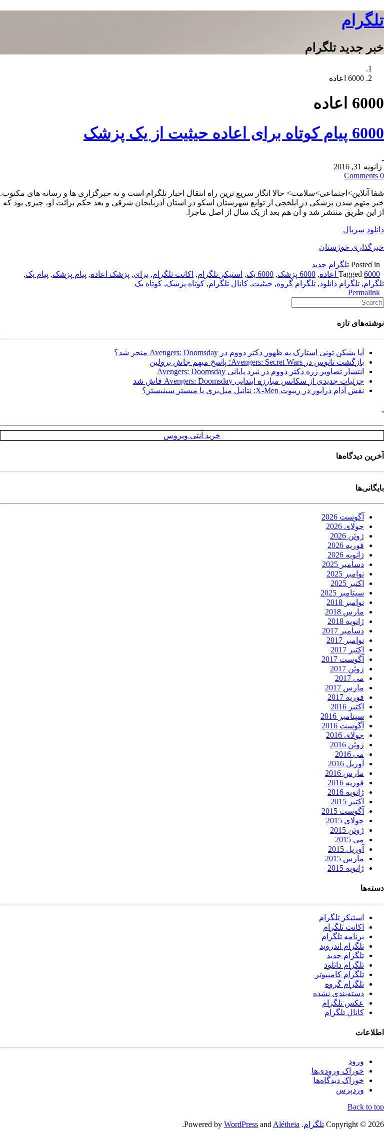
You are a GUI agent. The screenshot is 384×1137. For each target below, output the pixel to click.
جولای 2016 (345, 735)
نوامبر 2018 (345, 602)
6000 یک (260, 274)
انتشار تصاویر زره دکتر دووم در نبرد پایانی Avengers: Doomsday (260, 371)
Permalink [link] (364, 292)
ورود (356, 1061)
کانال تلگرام (228, 283)
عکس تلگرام (343, 1003)
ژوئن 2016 (347, 744)
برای (141, 274)
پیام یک (37, 274)
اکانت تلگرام (173, 274)
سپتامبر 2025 (342, 592)
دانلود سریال (363, 229)
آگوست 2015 (343, 811)
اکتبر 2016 (347, 706)
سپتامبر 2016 (342, 716)
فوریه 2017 (346, 697)
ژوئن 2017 (347, 668)
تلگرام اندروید (342, 946)
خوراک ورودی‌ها (338, 1071)
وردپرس (350, 1090)
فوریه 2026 (346, 545)
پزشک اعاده (110, 274)
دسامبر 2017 (343, 630)
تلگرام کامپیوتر (339, 974)
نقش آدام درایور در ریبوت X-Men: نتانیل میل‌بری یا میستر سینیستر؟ (253, 390)
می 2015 (349, 839)
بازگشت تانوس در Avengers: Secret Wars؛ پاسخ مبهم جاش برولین (257, 362)
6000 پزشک (297, 274)
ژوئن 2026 (347, 536)
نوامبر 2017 (345, 640)
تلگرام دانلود (340, 283)
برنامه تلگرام (343, 936)
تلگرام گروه (296, 283)
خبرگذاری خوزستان (351, 247)
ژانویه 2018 (346, 621)
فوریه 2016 (346, 782)
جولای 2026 (345, 526)
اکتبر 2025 (347, 583)
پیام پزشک (69, 274)
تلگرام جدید (330, 264)
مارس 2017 (344, 687)
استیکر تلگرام (220, 274)
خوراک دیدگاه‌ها (339, 1080)
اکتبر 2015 (347, 801)
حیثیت (262, 283)
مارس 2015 (344, 858)
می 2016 (349, 754)
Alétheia (286, 1124)
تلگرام (363, 20)
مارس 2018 (344, 611)
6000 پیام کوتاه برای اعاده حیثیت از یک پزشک (234, 133)
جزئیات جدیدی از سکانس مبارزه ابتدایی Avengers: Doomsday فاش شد (248, 381)
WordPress (241, 1124)
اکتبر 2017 (347, 649)
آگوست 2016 (343, 725)
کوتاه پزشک (185, 283)
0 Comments (364, 175)
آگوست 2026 (343, 517)
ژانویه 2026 (346, 555)
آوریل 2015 (346, 849)
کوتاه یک (148, 283)
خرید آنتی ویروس (192, 435)
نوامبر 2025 (345, 573)
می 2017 (349, 678)
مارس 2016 (344, 773)
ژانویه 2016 (346, 792)
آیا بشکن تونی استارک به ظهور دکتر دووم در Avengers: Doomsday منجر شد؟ (239, 352)
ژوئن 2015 (347, 830)
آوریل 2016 (346, 763)
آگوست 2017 (343, 659)
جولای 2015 (345, 820)
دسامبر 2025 (343, 564)
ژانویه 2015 (346, 868)
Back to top (366, 1107)
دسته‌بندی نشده (338, 993)
